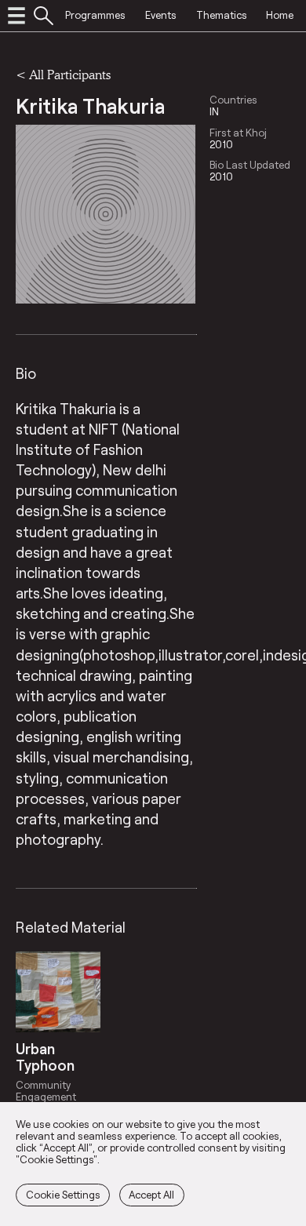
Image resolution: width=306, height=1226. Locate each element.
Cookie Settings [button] (63, 1194)
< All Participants (63, 74)
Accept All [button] (151, 1194)
